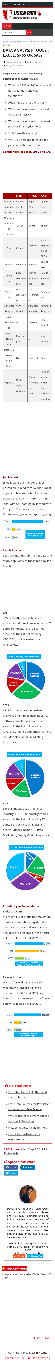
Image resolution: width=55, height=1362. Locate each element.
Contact (28, 4)
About (7, 4)
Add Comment (34, 62)
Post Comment (16, 1268)
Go (29, 33)
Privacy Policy (15, 1358)
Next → (48, 1337)
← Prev (35, 1337)
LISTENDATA (39, 1352)
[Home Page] (22, 14)
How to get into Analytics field (27, 1127)
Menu (7, 26)
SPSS (22, 65)
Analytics (10, 65)
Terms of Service (38, 1358)
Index (17, 4)
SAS (17, 65)
